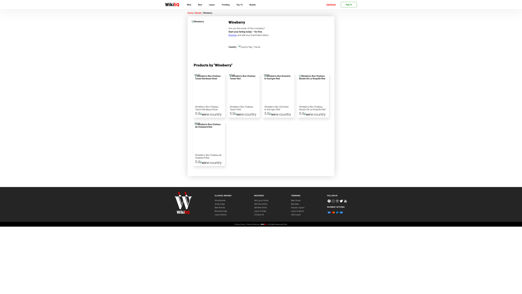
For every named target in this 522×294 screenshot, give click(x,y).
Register (233, 35)
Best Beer (295, 204)
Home (190, 13)
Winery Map (220, 204)
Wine (189, 5)
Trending (226, 5)
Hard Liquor (296, 215)
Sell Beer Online (260, 207)
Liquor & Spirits (297, 211)
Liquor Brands (220, 215)
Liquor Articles (260, 211)
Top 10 (239, 5)
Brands (252, 5)
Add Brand (331, 4)
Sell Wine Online (260, 204)
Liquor (212, 5)
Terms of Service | (253, 224)
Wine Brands (220, 200)
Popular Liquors (297, 207)
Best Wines (295, 200)
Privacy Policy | (240, 224)
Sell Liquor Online (261, 200)
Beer (200, 5)
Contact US (259, 215)
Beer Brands (220, 207)
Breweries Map (221, 211)
